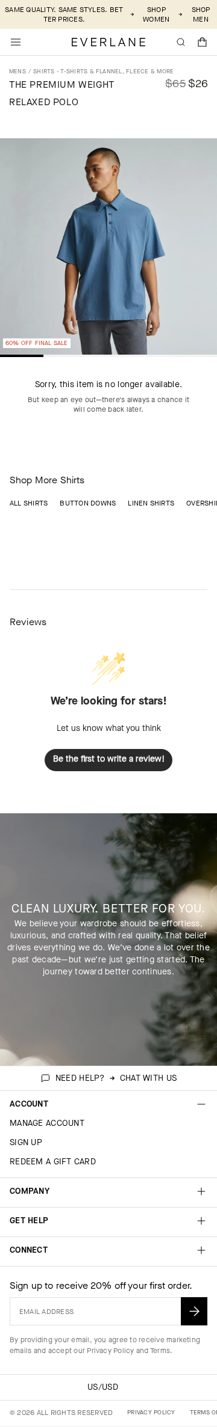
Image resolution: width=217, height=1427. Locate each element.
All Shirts (29, 503)
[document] (108, 249)
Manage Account (47, 1123)
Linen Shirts (151, 503)
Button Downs (88, 503)
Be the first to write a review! (109, 759)
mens (17, 71)
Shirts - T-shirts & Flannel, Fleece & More (103, 71)
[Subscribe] (194, 1311)
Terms (160, 1350)
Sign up (26, 1142)
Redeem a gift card (53, 1161)
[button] (202, 42)
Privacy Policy (110, 1350)
